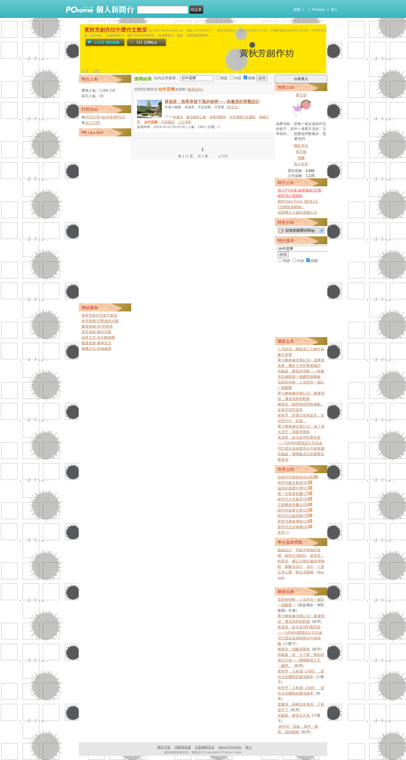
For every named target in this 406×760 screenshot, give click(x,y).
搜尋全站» (195, 89)
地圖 (301, 158)
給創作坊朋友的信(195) (296, 477)
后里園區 (168, 122)
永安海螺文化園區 (242, 117)
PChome (318, 10)
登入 (334, 10)
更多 (283, 532)
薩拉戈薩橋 (304, 572)
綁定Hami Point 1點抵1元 (298, 201)
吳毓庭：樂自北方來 (294, 715)
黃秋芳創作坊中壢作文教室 (115, 30)
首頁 (85, 71)
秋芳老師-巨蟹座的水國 (99, 321)
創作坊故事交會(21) (293, 510)
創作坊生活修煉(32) (293, 527)
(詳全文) (233, 107)
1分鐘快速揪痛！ (291, 207)
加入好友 (301, 164)
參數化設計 (294, 567)
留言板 (301, 152)
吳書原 (178, 117)
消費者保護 (182, 747)
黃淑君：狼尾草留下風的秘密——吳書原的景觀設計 (212, 101)
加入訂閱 (92, 123)
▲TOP (222, 156)
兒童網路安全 (205, 747)
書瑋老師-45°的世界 (97, 326)
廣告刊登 (163, 747)
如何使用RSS (113, 117)
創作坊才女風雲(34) (293, 499)
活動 (96, 71)
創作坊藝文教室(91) (293, 483)
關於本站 (301, 146)
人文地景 (184, 122)
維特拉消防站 (295, 556)
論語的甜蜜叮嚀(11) (293, 488)
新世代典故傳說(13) (293, 521)
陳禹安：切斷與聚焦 (294, 649)
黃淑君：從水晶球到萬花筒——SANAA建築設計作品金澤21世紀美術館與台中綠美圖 (301, 443)
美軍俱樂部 (217, 117)
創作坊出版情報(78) (293, 516)
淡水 (309, 567)
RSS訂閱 (92, 117)
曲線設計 (285, 550)
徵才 (248, 747)
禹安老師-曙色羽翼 (96, 332)
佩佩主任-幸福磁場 (96, 348)
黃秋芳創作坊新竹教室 (99, 315)
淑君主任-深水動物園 (98, 337)
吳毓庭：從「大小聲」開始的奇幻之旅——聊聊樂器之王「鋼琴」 (301, 660)
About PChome (229, 747)
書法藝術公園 (196, 117)
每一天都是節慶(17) (293, 494)
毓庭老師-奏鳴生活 (96, 343)
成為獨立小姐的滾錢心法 (297, 212)
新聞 (297, 10)
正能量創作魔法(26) (293, 505)
